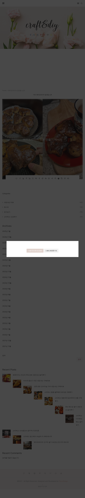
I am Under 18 (51, 251)
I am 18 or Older (35, 251)
